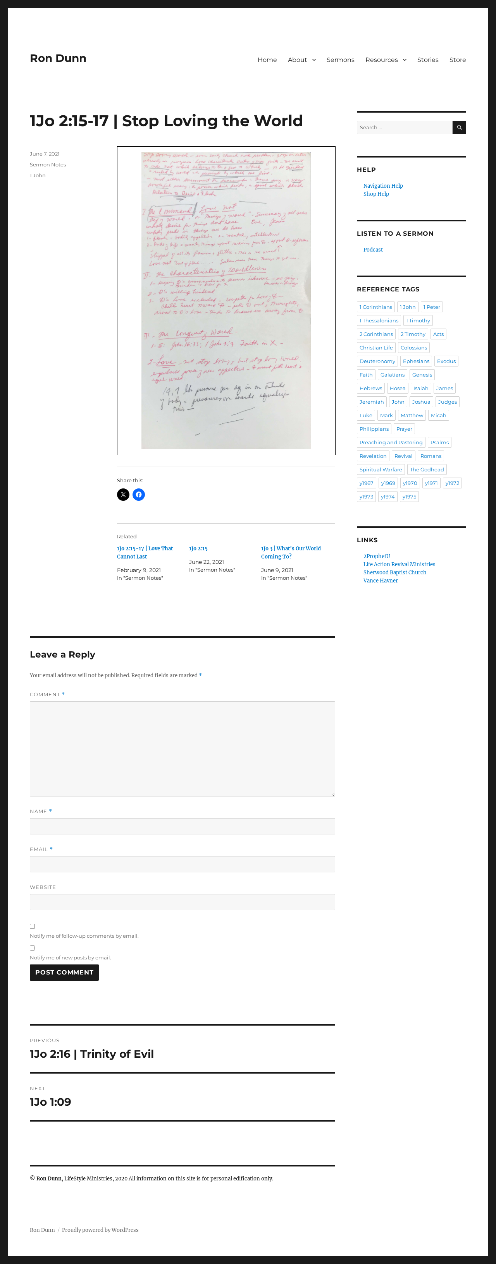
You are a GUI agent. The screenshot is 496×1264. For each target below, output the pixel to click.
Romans (430, 456)
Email (41, 849)
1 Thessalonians (379, 320)
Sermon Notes (48, 164)
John (398, 402)
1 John (38, 175)
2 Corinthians (376, 334)
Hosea (398, 388)
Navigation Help (383, 186)
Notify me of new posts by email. (70, 957)
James (444, 388)
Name (41, 811)
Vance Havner (380, 580)
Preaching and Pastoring (391, 442)
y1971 (431, 483)
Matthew (412, 415)
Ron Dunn (58, 58)
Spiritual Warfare (381, 469)
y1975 (409, 496)
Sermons (341, 59)
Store (458, 59)
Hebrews (371, 388)
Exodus (446, 361)
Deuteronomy (377, 361)
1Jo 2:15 (198, 548)
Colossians (414, 347)
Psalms (440, 442)
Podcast (373, 250)
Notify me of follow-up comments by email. (84, 936)
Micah (438, 415)
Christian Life (376, 347)
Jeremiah (372, 402)
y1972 (452, 483)
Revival (403, 456)
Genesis (422, 375)
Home (267, 59)
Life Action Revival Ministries (399, 564)
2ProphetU (376, 556)
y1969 (388, 483)
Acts (438, 334)
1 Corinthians (376, 307)
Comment (47, 694)
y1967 (367, 483)
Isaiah (421, 388)
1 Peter (432, 307)
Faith (366, 375)
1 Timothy (418, 320)
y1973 (366, 496)
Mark (386, 415)
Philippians (374, 429)
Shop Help (376, 194)
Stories (428, 59)
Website (43, 887)
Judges (447, 402)
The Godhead (427, 469)
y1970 (410, 483)
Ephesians (416, 361)
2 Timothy (413, 334)
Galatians (393, 375)
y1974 (388, 496)
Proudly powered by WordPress (100, 1230)
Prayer (404, 429)
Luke (366, 415)
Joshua (421, 402)
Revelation (373, 456)
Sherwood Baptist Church (395, 572)
